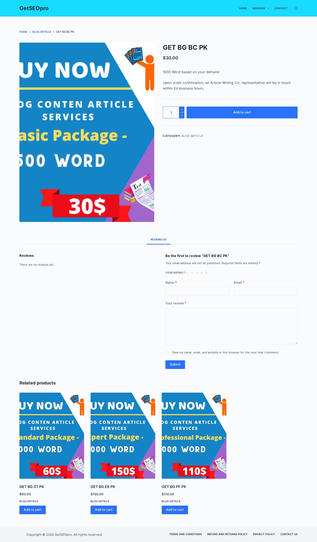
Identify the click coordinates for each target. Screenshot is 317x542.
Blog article (192, 136)
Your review (175, 303)
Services (258, 8)
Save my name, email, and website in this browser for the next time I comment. (225, 352)
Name (171, 282)
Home (243, 8)
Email (239, 282)
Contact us (289, 534)
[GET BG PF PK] (194, 436)
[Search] (296, 8)
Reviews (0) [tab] (159, 239)
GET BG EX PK (103, 487)
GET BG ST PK (31, 487)
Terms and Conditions (185, 534)
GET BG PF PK (174, 487)
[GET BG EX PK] (123, 436)
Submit (175, 364)
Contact (281, 8)
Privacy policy (264, 534)
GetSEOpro (34, 8)
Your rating (175, 272)
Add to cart (242, 112)
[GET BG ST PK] (51, 436)
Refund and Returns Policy (227, 534)
